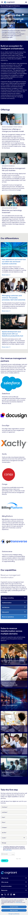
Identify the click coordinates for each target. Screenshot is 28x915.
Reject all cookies (14, 910)
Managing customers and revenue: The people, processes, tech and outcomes (13, 298)
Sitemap (3, 897)
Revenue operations (8, 617)
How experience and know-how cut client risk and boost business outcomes (14, 261)
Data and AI (5, 612)
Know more (5, 275)
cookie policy (18, 902)
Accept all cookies (14, 906)
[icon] (26, 2)
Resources (4, 890)
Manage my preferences (14, 913)
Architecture (5, 607)
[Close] (26, 899)
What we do (4, 878)
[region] (14, 906)
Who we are (4, 882)
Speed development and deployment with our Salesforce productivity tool (12, 334)
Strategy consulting (8, 598)
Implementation (7, 602)
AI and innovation (6, 886)
